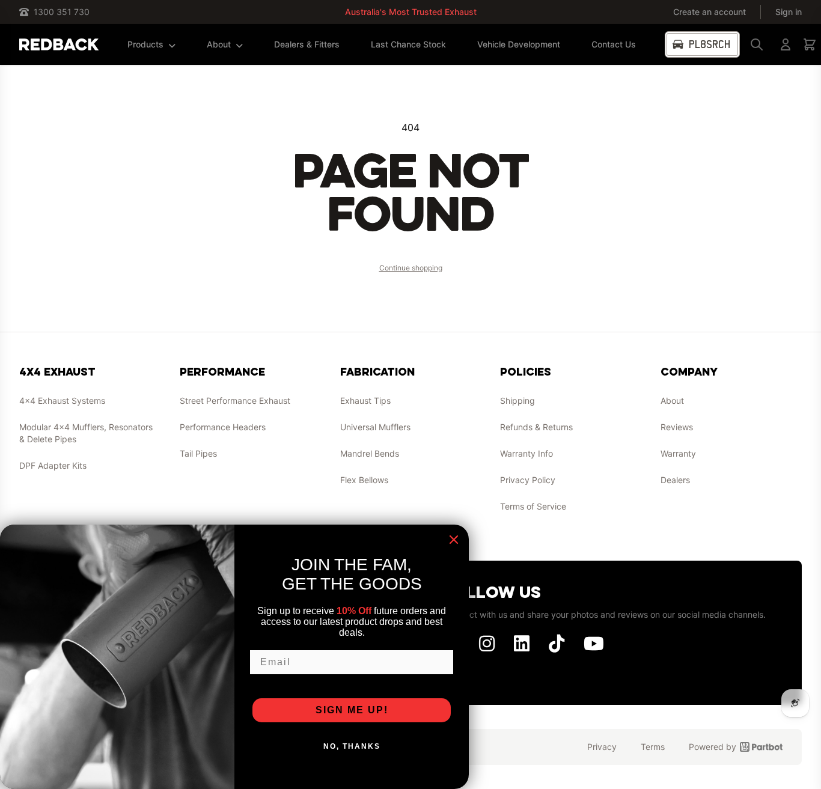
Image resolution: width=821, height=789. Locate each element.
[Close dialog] (454, 540)
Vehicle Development (518, 44)
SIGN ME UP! (352, 710)
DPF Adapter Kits (53, 465)
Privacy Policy (527, 480)
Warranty (678, 453)
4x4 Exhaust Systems (62, 400)
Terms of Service (533, 506)
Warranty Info (526, 453)
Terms (653, 747)
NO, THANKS (351, 746)
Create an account (709, 12)
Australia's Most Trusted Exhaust (411, 12)
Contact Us (613, 44)
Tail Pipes (198, 453)
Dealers (675, 480)
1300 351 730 (62, 12)
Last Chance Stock (408, 44)
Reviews (677, 427)
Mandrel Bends (369, 453)
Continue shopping (410, 267)
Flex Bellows (364, 480)
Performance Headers (223, 427)
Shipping (517, 400)
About (219, 44)
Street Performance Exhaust (235, 400)
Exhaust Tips (365, 400)
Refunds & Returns (536, 427)
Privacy (602, 747)
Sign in (788, 12)
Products (145, 44)
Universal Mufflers (375, 427)
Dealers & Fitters (307, 44)
